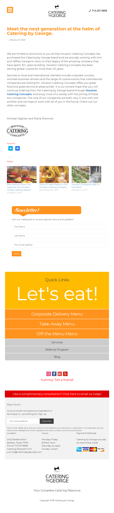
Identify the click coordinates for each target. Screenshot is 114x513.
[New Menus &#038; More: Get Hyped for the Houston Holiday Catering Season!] (22, 174)
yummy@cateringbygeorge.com (24, 452)
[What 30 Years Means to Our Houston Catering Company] (54, 174)
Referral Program (57, 349)
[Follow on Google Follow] (59, 374)
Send (16, 253)
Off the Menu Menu (57, 333)
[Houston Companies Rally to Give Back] (86, 174)
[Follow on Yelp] (65, 374)
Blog (57, 357)
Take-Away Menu (57, 324)
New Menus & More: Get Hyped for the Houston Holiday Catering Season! (19, 187)
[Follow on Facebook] (54, 374)
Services (57, 342)
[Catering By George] (57, 9)
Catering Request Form (19, 449)
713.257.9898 (99, 10)
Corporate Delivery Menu (57, 314)
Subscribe (46, 421)
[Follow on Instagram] (48, 374)
